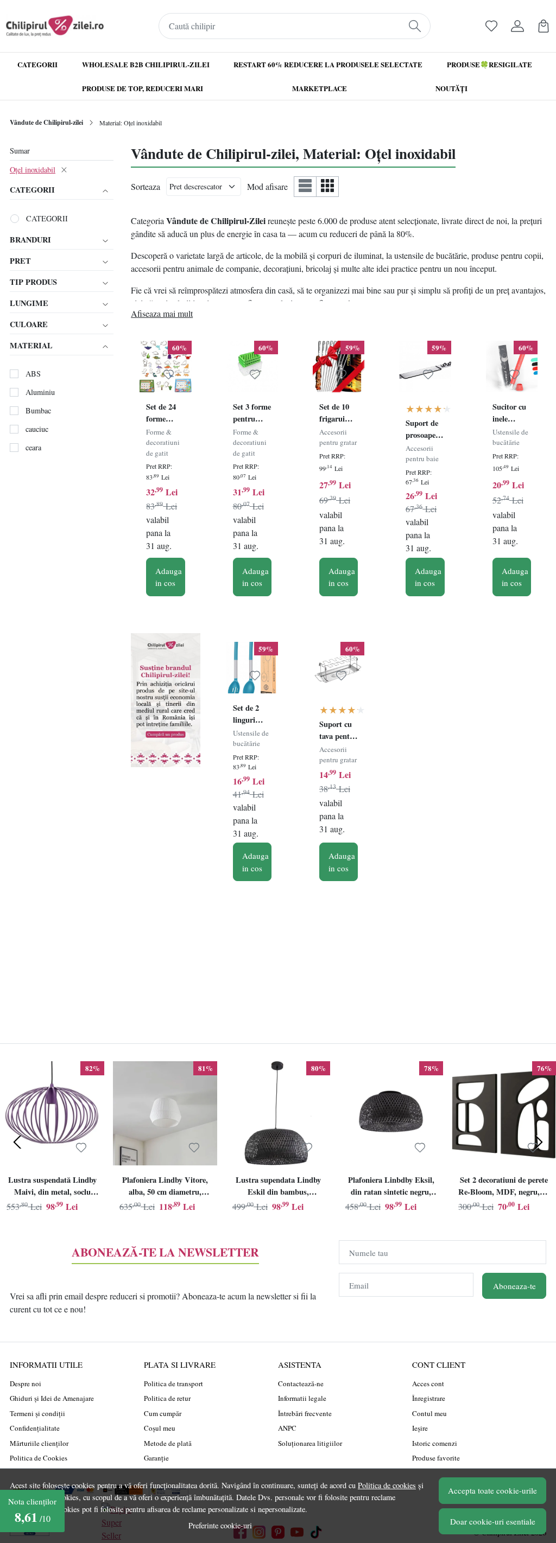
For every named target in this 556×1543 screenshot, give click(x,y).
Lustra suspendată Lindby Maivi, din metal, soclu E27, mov (52, 1187)
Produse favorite (436, 1458)
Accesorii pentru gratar (338, 437)
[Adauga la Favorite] (168, 374)
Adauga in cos (168, 577)
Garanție (156, 1458)
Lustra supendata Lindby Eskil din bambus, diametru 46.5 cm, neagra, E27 (278, 1187)
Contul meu (429, 1413)
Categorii (37, 64)
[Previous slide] (17, 1142)
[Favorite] (491, 26)
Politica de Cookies (38, 1458)
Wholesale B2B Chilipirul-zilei (146, 64)
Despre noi (25, 1383)
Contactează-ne (301, 1383)
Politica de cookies (387, 1485)
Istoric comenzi (434, 1443)
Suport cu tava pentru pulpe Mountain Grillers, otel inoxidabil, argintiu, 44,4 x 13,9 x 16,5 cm (338, 731)
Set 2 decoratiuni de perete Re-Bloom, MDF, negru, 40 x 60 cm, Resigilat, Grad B (503, 1187)
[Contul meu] (517, 26)
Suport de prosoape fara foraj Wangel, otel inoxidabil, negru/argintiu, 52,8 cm (425, 430)
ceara (33, 447)
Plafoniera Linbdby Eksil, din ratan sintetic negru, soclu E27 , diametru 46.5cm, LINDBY (391, 1187)
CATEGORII (47, 218)
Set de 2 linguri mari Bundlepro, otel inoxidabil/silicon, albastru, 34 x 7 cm (252, 715)
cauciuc (37, 429)
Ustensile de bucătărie (510, 437)
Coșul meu (159, 1428)
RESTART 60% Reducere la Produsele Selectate (327, 64)
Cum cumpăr (162, 1413)
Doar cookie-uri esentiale (492, 1521)
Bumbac (38, 410)
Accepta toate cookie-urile (492, 1490)
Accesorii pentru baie (422, 453)
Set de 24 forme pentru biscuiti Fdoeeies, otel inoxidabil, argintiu (163, 414)
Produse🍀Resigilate (489, 64)
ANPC (287, 1428)
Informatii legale (302, 1398)
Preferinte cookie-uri (220, 1525)
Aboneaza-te (514, 1285)
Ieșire (420, 1428)
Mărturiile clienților (39, 1443)
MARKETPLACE (319, 88)
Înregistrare (428, 1398)
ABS (33, 373)
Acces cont (428, 1383)
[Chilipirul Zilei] (55, 26)
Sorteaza (145, 186)
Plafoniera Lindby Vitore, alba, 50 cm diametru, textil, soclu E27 (165, 1187)
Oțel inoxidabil (32, 169)
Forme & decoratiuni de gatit (163, 442)
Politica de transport (173, 1383)
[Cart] (543, 26)
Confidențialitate (35, 1428)
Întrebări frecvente (305, 1413)
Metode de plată (168, 1443)
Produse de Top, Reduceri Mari (142, 88)
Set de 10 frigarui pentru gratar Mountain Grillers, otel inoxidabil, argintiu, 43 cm (338, 414)
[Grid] (328, 186)
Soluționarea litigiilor (310, 1443)
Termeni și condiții (37, 1413)
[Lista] (305, 186)
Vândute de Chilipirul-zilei (46, 122)
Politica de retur (167, 1398)
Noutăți (451, 88)
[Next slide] (538, 1142)
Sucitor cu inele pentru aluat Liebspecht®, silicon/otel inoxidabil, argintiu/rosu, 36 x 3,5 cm (511, 414)
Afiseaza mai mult (162, 313)
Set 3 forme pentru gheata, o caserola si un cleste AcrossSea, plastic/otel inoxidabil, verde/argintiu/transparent (252, 414)
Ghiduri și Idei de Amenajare (52, 1398)
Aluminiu (40, 392)
